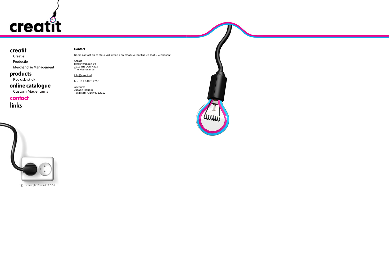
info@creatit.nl (83, 75)
